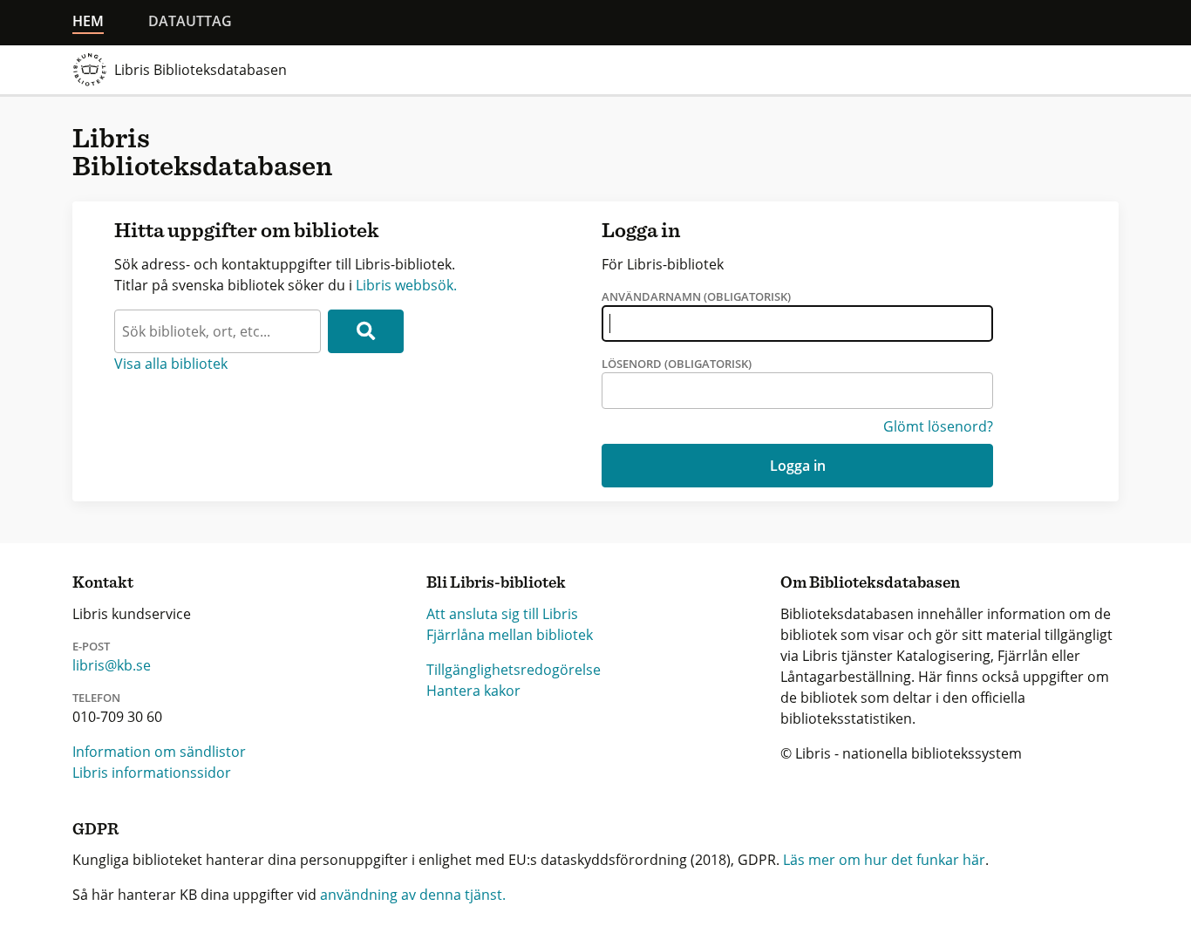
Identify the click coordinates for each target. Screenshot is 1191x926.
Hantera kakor (473, 690)
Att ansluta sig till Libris (502, 613)
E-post (91, 646)
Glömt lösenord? (938, 426)
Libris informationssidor (151, 772)
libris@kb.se (111, 665)
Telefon (96, 697)
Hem (88, 21)
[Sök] (366, 331)
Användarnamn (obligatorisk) (696, 296)
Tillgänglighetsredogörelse (513, 669)
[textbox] (217, 331)
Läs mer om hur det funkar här (884, 859)
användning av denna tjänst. (413, 894)
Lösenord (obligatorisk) (677, 363)
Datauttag (190, 21)
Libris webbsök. (406, 285)
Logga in (798, 465)
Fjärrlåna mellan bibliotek (509, 634)
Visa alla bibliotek (171, 363)
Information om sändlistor (159, 751)
